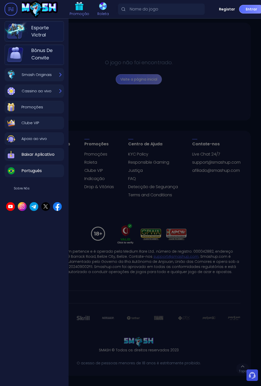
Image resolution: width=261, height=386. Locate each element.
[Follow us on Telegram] (34, 206)
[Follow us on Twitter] (45, 206)
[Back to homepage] (36, 9)
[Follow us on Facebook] (57, 206)
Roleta (103, 13)
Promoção (79, 13)
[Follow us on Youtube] (10, 206)
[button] (34, 107)
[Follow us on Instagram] (22, 206)
